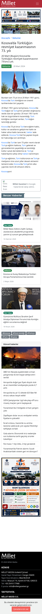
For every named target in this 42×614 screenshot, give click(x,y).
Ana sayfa (5, 38)
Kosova (4, 100)
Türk (13, 100)
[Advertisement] (21, 534)
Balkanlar (16, 38)
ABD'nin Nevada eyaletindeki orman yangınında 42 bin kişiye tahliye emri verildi (19, 375)
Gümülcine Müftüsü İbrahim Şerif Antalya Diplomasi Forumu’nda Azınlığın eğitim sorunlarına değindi (20, 319)
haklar (29, 132)
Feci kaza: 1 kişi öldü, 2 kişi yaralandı (19, 444)
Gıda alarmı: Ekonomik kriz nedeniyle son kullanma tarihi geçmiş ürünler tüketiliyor (19, 436)
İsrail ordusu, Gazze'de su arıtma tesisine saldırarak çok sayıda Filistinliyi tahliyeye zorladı (20, 426)
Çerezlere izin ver (21, 609)
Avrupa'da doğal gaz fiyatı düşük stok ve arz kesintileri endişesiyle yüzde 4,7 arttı (20, 385)
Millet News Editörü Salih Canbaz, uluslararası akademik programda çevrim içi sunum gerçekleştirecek (18, 232)
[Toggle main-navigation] (37, 3)
